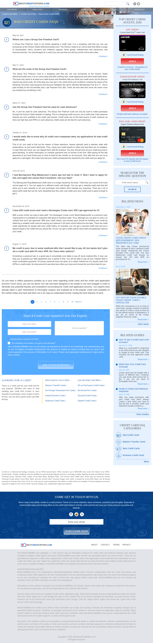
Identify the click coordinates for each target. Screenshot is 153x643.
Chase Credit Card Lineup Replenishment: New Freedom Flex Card (131, 240)
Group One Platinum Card (132, 79)
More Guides (143, 414)
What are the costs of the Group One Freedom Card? (39, 69)
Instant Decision (55, 396)
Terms (116, 545)
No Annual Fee (87, 390)
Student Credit (87, 401)
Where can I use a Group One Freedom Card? (36, 39)
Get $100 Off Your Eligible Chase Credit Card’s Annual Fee (131, 300)
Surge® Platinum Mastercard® (132, 124)
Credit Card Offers (10, 14)
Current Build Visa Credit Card (132, 32)
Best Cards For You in (57, 380)
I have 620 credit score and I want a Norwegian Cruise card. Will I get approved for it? (56, 210)
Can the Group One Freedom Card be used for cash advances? (45, 106)
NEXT (78, 302)
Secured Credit (87, 396)
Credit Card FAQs (28, 14)
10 (72, 302)
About (94, 545)
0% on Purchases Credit (91, 385)
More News (143, 324)
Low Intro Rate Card (89, 380)
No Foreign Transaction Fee (60, 390)
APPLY (132, 61)
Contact (105, 545)
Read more (142, 262)
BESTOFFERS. (39, 545)
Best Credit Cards (131, 448)
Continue (103, 56)
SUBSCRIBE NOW (76, 531)
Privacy (127, 545)
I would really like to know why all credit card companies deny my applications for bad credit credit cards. (60, 138)
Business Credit (55, 401)
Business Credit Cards (133, 455)
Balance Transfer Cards (134, 442)
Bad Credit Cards (131, 435)
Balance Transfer (55, 385)
